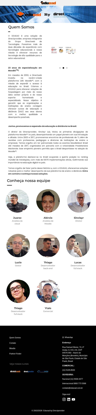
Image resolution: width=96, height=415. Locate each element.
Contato (12, 343)
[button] (60, 68)
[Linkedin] (68, 399)
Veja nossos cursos (19, 364)
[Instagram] (64, 399)
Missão (12, 348)
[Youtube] (73, 399)
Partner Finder (15, 354)
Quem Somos (15, 338)
